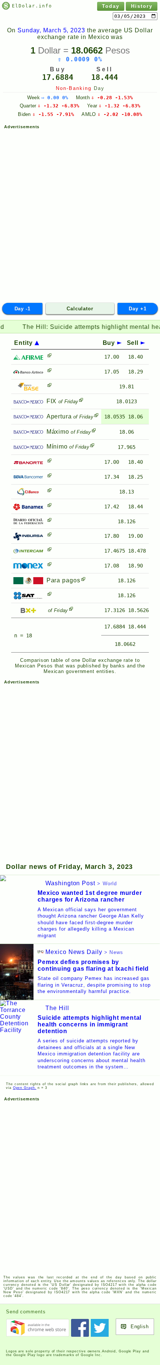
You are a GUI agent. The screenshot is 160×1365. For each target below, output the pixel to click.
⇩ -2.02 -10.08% (119, 114)
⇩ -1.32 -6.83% (58, 106)
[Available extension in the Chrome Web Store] (37, 1328)
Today (110, 6)
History (142, 6)
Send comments (26, 1311)
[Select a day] (135, 16)
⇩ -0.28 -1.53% (112, 97)
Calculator (80, 308)
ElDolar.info (32, 6)
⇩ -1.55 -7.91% (53, 114)
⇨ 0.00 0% (54, 97)
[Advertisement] (80, 212)
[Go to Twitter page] (100, 1328)
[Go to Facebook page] (80, 1328)
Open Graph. (24, 1088)
